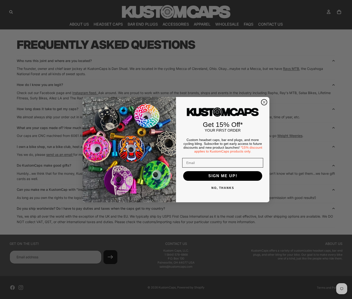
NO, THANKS (222, 188)
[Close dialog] (264, 102)
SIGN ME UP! (222, 176)
